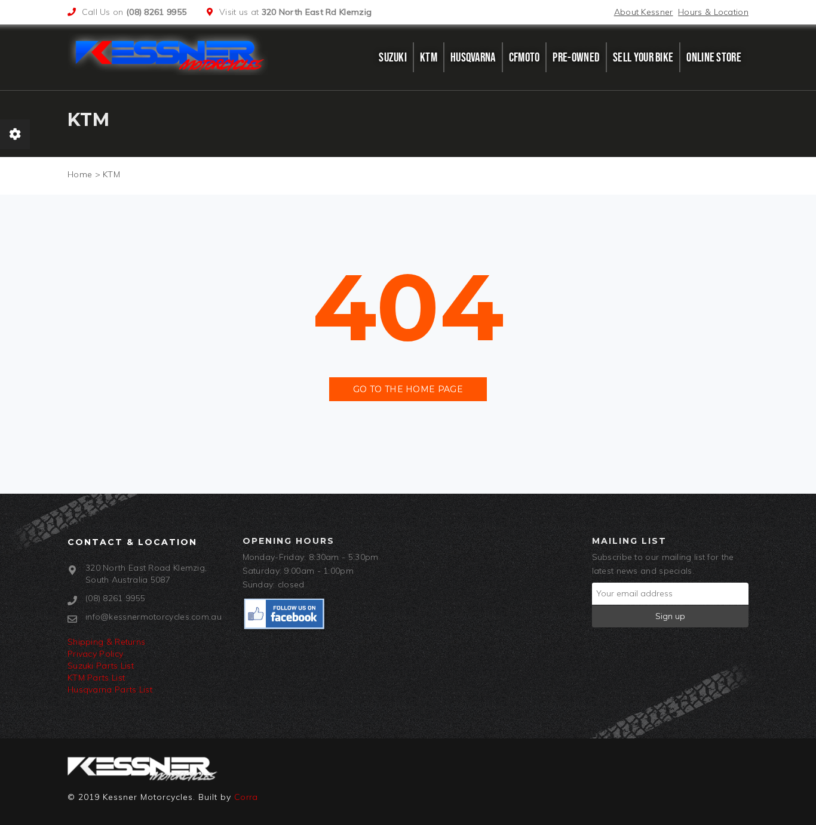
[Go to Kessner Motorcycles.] (80, 174)
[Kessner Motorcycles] (171, 54)
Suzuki (393, 57)
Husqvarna (473, 57)
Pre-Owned (576, 57)
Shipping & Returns (106, 641)
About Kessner (643, 12)
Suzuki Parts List (101, 665)
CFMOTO (524, 57)
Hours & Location (713, 12)
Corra (246, 797)
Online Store (713, 57)
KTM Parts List (96, 677)
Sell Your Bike (643, 57)
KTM (428, 57)
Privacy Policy (95, 653)
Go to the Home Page (408, 389)
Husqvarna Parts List (110, 689)
